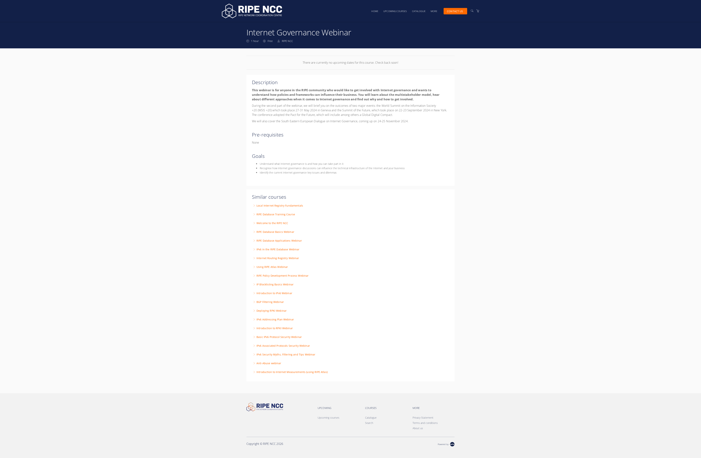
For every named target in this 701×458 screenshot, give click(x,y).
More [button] (434, 11)
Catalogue (419, 11)
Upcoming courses (395, 11)
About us (418, 428)
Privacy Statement (423, 417)
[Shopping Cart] (477, 11)
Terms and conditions (425, 423)
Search (369, 423)
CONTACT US (455, 11)
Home (374, 11)
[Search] (472, 11)
